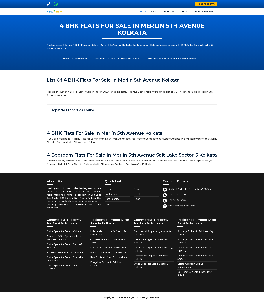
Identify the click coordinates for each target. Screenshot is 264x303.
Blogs (137, 199)
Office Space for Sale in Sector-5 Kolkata (151, 265)
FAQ (107, 203)
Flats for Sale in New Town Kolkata (108, 257)
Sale (113, 58)
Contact (184, 11)
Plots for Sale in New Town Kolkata (108, 247)
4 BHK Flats (99, 58)
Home (142, 11)
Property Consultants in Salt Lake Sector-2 (195, 249)
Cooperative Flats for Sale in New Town (107, 241)
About (155, 11)
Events (137, 194)
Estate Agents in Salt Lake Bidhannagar (191, 265)
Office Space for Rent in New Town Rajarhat (65, 267)
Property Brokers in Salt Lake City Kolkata (195, 233)
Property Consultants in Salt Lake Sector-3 (195, 257)
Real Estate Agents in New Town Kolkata (151, 241)
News (137, 189)
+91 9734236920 (177, 194)
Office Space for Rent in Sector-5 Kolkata (64, 246)
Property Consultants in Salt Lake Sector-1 (195, 241)
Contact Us (111, 194)
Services (169, 11)
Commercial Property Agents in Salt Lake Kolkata (153, 233)
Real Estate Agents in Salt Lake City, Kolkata (153, 249)
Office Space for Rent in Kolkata (64, 231)
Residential (81, 58)
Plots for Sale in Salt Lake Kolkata (108, 252)
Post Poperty (112, 199)
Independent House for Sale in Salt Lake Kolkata (109, 233)
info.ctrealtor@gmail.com (181, 205)
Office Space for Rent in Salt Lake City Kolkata (65, 259)
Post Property (206, 4)
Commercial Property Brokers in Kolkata (151, 257)
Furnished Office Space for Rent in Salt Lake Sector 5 (65, 238)
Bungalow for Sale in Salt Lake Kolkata (106, 264)
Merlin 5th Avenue (130, 58)
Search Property (205, 11)
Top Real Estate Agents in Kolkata (65, 252)
